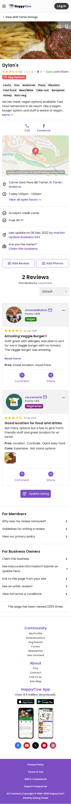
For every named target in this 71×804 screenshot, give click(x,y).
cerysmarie (45, 283)
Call (27, 130)
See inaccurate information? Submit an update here (30, 568)
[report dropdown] (63, 310)
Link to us (35, 677)
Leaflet (11, 172)
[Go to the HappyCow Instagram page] (53, 745)
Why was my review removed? (24, 521)
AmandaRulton (36, 310)
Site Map (36, 681)
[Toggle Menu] (4, 6)
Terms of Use (35, 771)
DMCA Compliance (36, 779)
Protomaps (22, 172)
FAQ (35, 668)
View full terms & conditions (22, 594)
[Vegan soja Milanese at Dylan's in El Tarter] (35, 40)
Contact (35, 672)
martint (59, 233)
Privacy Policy (35, 764)
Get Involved (35, 655)
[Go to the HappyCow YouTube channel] (26, 745)
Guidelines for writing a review (23, 529)
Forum (35, 646)
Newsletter (35, 651)
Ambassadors (35, 638)
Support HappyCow (35, 786)
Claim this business (23, 249)
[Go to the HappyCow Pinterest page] (44, 745)
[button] (35, 151)
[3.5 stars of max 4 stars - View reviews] (10, 71)
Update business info (24, 237)
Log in (61, 6)
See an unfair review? (17, 586)
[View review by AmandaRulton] (14, 314)
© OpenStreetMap (40, 172)
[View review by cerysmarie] (14, 402)
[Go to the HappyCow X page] (35, 745)
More (6, 115)
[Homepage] (20, 6)
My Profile (35, 633)
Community (35, 628)
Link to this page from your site (24, 579)
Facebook (44, 130)
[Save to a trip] (58, 26)
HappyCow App (35, 689)
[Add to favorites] (66, 26)
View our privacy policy (18, 536)
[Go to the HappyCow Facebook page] (18, 745)
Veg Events (35, 642)
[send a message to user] (51, 310)
